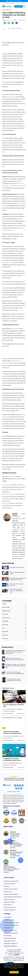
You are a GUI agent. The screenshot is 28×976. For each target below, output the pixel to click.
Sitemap (19, 949)
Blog (7, 10)
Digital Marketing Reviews (10, 946)
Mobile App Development (10, 943)
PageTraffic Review (18, 953)
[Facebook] (5, 24)
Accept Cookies (14, 972)
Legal (15, 949)
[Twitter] (9, 24)
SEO (10, 10)
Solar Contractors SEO (9, 907)
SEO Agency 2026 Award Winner (14, 1)
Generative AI (5, 638)
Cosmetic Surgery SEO (9, 884)
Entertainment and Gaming (11, 894)
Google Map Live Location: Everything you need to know (12, 759)
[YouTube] (24, 514)
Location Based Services (13, 791)
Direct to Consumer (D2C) (10, 889)
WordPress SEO (8, 928)
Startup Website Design (10, 938)
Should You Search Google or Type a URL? (17, 584)
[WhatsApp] (13, 24)
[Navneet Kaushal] (7, 517)
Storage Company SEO (10, 910)
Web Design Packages (9, 941)
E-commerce (5, 614)
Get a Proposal (18, 6)
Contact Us (22, 3)
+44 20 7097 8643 (16, 846)
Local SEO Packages (9, 920)
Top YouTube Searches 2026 (16, 567)
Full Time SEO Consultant (8, 494)
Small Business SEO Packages (11, 922)
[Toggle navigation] (24, 6)
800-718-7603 (17, 3)
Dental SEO (7, 886)
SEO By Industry (9, 877)
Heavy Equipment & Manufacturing (13, 897)
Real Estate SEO (8, 905)
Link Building (5, 621)
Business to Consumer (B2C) (11, 881)
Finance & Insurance (9, 899)
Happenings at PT (6, 617)
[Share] (17, 24)
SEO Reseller (5, 503)
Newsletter (11, 954)
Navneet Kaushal (9, 20)
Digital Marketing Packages (11, 933)
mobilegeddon (15, 328)
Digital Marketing (6, 610)
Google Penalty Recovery (10, 930)
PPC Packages (7, 935)
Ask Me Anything (6, 607)
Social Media (5, 631)
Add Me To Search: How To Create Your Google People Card (16, 591)
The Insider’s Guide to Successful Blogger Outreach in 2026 (17, 579)
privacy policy (14, 968)
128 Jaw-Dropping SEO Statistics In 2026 (17, 573)
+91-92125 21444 (16, 856)
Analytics (4, 603)
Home (4, 10)
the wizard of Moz (10, 96)
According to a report (7, 262)
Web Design (5, 635)
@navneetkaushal (17, 556)
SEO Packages (7, 917)
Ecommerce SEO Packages (11, 925)
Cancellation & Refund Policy (13, 951)
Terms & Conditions (9, 953)
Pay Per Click (5, 624)
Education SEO (7, 891)
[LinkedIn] (22, 514)
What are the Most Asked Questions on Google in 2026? (12, 732)
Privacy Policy (10, 949)
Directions (12, 838)
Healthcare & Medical (9, 902)
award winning (11, 476)
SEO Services (5, 485)
